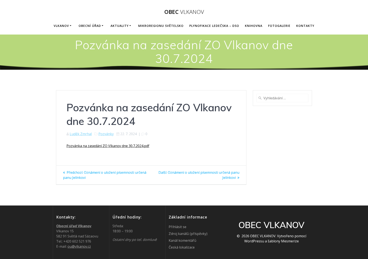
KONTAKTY (305, 26)
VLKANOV (61, 26)
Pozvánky (106, 134)
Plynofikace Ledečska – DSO (214, 26)
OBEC (184, 12)
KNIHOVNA (253, 26)
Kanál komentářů (182, 240)
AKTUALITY (120, 26)
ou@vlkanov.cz (79, 246)
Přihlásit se (177, 226)
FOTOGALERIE (279, 26)
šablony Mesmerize (283, 241)
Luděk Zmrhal (81, 134)
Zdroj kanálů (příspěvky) (188, 233)
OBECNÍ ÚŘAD (90, 26)
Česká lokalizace (182, 247)
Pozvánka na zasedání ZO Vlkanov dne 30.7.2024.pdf (107, 145)
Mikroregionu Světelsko (161, 26)
